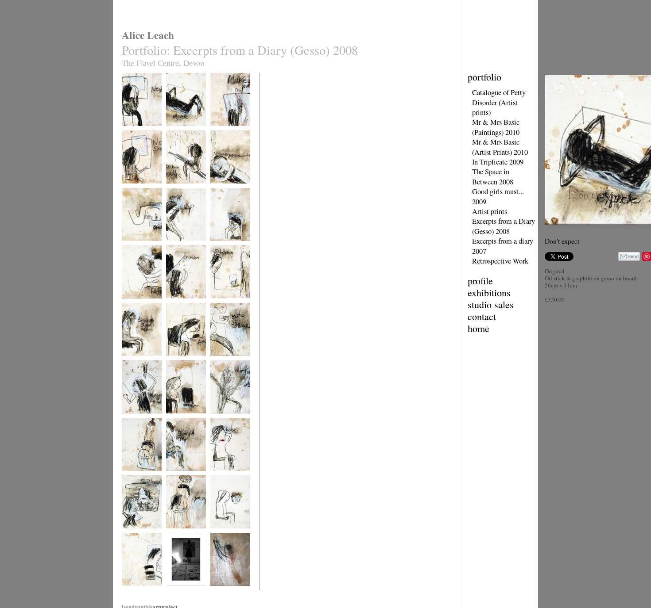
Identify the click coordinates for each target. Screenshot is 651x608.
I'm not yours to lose (138, 422)
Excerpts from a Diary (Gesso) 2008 (503, 226)
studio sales (491, 304)
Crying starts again (141, 361)
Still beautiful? (137, 534)
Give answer (179, 419)
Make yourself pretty (225, 134)
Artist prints (489, 211)
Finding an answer (141, 476)
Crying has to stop (229, 246)
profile (480, 280)
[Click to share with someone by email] (629, 256)
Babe (215, 476)
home (478, 328)
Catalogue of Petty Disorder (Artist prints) (499, 102)
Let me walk (178, 189)
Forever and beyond (134, 594)
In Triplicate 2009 (497, 162)
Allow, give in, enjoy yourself (181, 479)
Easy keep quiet (138, 304)
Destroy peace (136, 246)
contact (482, 316)
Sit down (219, 304)
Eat (213, 534)
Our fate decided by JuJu (227, 422)
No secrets (132, 189)
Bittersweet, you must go (183, 537)
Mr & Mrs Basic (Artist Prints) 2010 (500, 147)
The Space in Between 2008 (492, 176)
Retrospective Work (500, 261)
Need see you (136, 131)
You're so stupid (227, 361)
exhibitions (489, 292)
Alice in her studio (185, 591)
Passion (218, 591)
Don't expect (179, 131)
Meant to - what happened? (226, 192)
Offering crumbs (183, 304)
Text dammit (179, 361)
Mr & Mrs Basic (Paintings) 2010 (495, 127)
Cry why (175, 246)
